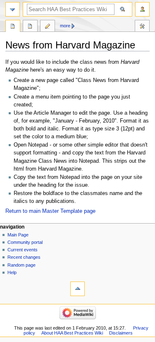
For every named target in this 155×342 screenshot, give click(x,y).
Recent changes (24, 257)
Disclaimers (121, 332)
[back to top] (77, 289)
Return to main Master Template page (50, 211)
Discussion (30, 27)
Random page (21, 265)
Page (13, 27)
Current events (22, 249)
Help (12, 272)
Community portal (25, 242)
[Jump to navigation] (12, 9)
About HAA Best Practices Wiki (72, 332)
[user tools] (142, 9)
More (65, 25)
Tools (142, 27)
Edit (48, 27)
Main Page (18, 234)
